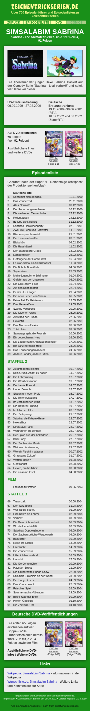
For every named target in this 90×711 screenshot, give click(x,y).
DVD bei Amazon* (53, 159)
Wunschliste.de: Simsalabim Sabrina (32, 681)
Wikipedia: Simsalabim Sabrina (29, 673)
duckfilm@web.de (65, 695)
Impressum (9, 698)
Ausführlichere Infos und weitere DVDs (21, 150)
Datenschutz (24, 698)
